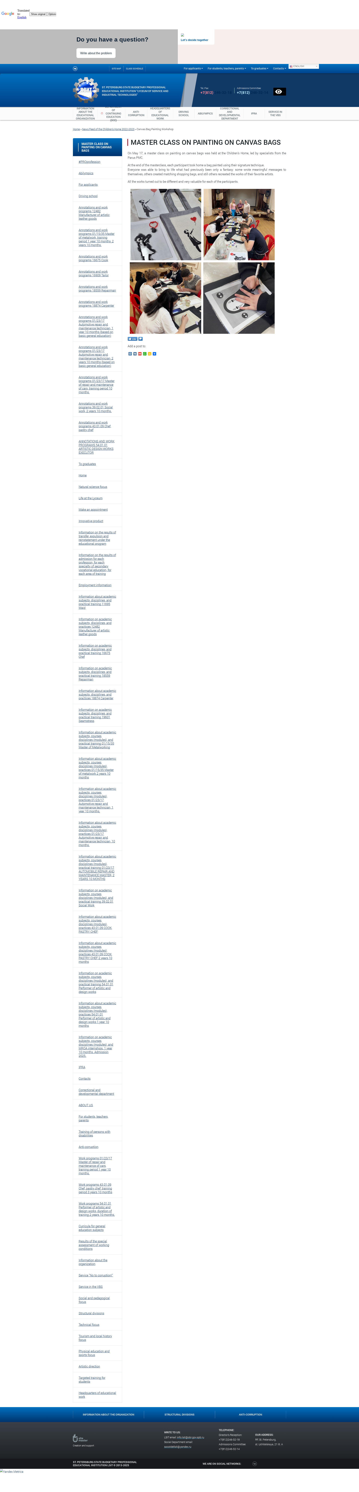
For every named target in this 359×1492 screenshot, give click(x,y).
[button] (97, 161)
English (298, 66)
